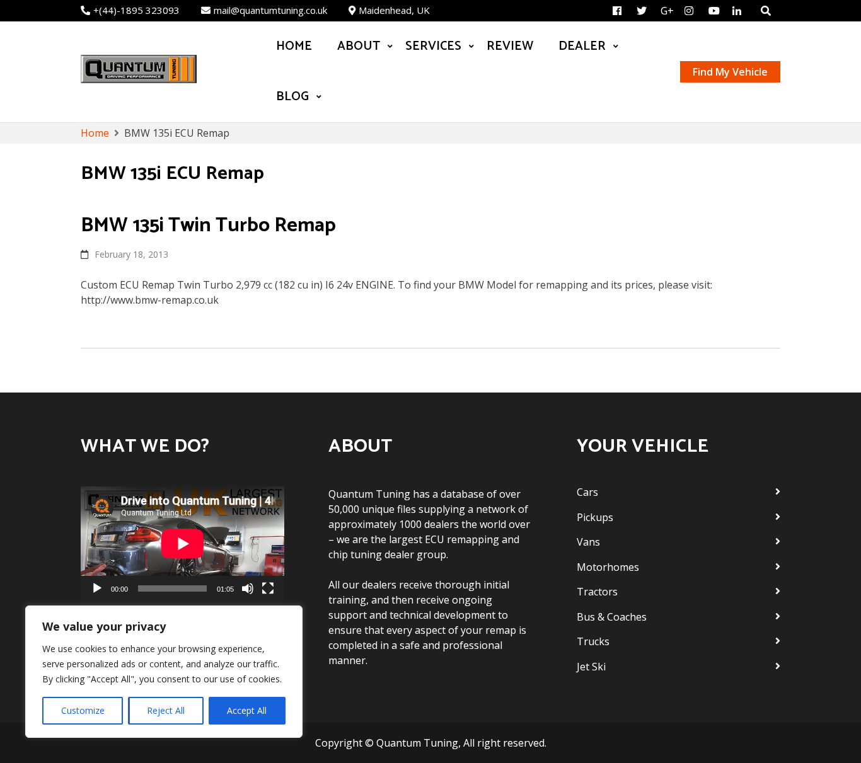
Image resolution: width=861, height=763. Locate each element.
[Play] (97, 588)
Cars (587, 492)
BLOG (292, 96)
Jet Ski (591, 667)
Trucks (593, 641)
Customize (83, 710)
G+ (667, 11)
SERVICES (433, 46)
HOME (294, 46)
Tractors (597, 592)
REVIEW (510, 46)
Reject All (166, 710)
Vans (588, 542)
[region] (164, 671)
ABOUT (358, 46)
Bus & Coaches (612, 617)
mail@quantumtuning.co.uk (270, 10)
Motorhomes (608, 567)
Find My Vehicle (730, 72)
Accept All (247, 710)
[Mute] (247, 588)
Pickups (595, 517)
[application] (182, 543)
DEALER (582, 46)
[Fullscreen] (268, 588)
